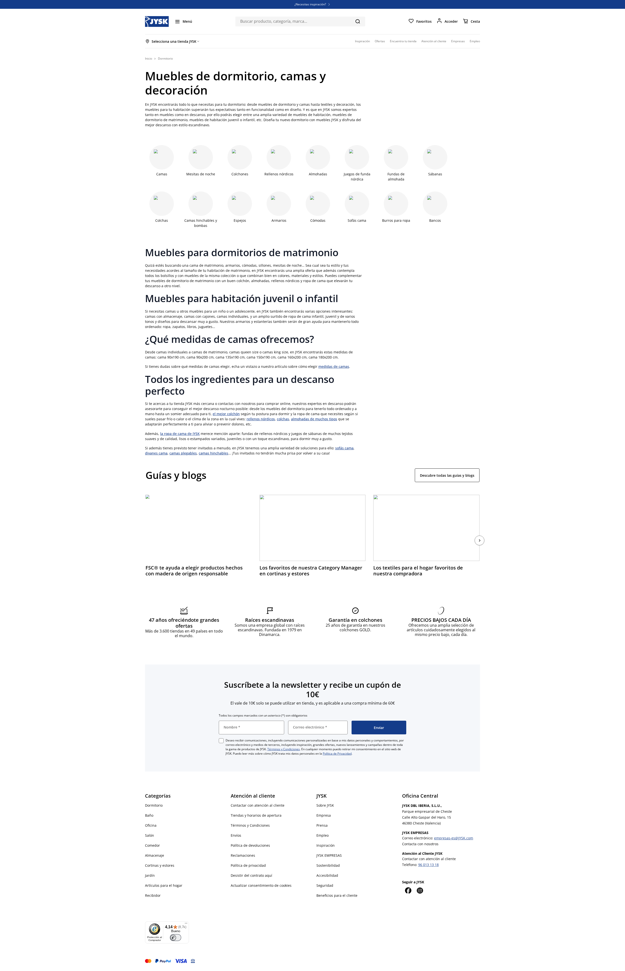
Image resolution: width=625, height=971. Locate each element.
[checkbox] (221, 740)
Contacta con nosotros (420, 844)
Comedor (152, 845)
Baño (149, 815)
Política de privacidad (248, 865)
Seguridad (324, 885)
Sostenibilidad (328, 865)
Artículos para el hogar (163, 885)
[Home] (157, 21)
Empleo (322, 835)
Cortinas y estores (159, 865)
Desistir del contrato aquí (251, 875)
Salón (149, 835)
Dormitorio (154, 805)
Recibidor (153, 895)
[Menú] (186, 924)
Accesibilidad (327, 875)
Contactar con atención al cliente (257, 805)
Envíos (236, 835)
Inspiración (325, 845)
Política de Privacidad (337, 753)
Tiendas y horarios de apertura (256, 815)
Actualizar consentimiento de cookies (261, 885)
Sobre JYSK (325, 805)
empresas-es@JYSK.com (453, 838)
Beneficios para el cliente (336, 895)
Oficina (150, 825)
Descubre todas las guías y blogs (447, 475)
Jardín (150, 875)
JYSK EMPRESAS (329, 855)
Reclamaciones (243, 855)
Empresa (323, 815)
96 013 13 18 (428, 864)
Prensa (322, 825)
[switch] (175, 937)
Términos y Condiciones (283, 749)
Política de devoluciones (250, 845)
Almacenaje (154, 855)
